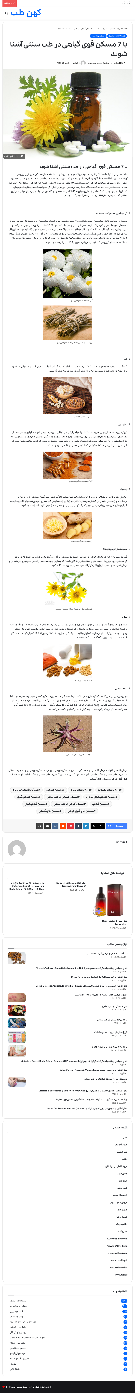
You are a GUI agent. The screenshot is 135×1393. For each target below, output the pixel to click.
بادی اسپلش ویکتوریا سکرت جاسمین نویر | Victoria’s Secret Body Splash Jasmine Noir (81, 968)
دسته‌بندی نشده (111, 28)
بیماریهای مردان (17, 1343)
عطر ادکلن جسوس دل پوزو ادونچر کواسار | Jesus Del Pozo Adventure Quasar (87, 1108)
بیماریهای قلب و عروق (20, 1358)
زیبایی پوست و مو (18, 1306)
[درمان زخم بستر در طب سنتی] (17, 1023)
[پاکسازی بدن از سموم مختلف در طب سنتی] (17, 1082)
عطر (125, 1137)
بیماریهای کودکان (18, 1332)
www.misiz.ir (121, 1274)
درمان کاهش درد (80, 790)
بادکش (13, 1364)
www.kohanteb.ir (118, 1267)
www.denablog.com (117, 1246)
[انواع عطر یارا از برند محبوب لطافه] (17, 1037)
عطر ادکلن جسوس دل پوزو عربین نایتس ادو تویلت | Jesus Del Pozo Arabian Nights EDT (81, 986)
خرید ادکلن (122, 1188)
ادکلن (124, 1159)
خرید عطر (122, 1180)
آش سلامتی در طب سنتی (114, 1006)
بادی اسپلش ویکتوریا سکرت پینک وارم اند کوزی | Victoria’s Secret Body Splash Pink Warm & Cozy (26, 886)
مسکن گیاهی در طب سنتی (69, 804)
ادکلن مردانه (121, 1224)
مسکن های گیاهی (86, 196)
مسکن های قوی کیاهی (81, 811)
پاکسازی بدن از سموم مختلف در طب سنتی (105, 1079)
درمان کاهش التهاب (109, 790)
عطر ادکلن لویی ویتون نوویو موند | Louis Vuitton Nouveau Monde (93, 1070)
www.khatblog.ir (119, 1260)
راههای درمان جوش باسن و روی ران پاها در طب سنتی (100, 994)
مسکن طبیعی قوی (28, 797)
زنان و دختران (16, 1316)
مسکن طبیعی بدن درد (25, 790)
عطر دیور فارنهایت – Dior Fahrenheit (114, 922)
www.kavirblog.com (117, 1253)
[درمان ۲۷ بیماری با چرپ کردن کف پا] (17, 1051)
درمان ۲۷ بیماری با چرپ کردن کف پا (109, 1047)
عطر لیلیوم (122, 1152)
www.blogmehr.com (117, 1238)
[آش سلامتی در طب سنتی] (17, 1010)
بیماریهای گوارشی (18, 1327)
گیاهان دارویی (98, 35)
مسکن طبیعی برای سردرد (101, 797)
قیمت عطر (122, 1209)
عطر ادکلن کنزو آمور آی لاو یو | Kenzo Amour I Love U (71, 884)
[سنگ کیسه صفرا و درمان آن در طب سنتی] (17, 958)
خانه (123, 28)
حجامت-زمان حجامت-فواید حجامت (27, 1337)
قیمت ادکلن (121, 1217)
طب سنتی (80, 238)
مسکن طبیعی (54, 790)
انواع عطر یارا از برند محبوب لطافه (110, 1032)
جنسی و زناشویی (18, 1348)
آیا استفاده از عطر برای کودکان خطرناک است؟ (39, 3)
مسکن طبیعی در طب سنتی (62, 797)
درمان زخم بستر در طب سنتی (112, 1019)
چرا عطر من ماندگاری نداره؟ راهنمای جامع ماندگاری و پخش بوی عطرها (91, 1099)
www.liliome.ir (120, 1195)
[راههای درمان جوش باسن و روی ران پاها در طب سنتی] (17, 998)
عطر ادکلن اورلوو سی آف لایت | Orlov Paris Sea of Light (99, 977)
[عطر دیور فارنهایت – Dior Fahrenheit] (109, 899)
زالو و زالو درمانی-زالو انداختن (23, 1321)
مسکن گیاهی (100, 804)
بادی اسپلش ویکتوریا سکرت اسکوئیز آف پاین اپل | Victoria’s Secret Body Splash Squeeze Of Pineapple (74, 1061)
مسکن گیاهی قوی (35, 804)
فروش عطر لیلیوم (118, 1202)
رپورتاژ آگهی (15, 1369)
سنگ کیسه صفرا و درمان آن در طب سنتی (106, 953)
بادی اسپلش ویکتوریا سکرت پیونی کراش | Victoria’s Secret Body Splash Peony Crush (83, 1090)
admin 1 (77, 63)
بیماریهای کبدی (17, 1353)
